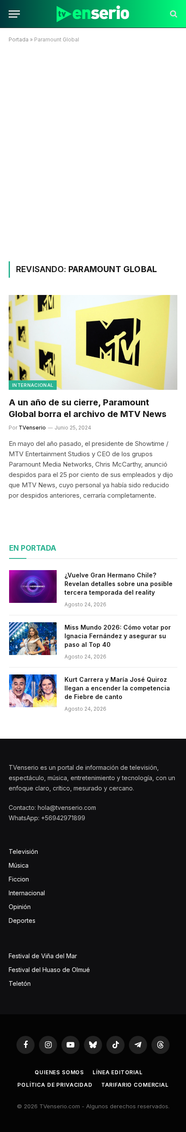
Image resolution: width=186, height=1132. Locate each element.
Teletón (20, 983)
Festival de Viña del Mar (43, 956)
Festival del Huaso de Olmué (49, 969)
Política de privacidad (54, 1085)
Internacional (32, 385)
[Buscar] (172, 14)
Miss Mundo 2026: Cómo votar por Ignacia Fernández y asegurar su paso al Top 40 (117, 636)
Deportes (22, 920)
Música (19, 865)
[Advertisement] (93, 150)
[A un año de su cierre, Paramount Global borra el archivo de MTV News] (93, 342)
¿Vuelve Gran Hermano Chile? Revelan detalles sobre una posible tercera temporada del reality (118, 583)
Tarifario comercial (135, 1085)
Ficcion (19, 879)
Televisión (23, 851)
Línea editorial (118, 1072)
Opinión (20, 906)
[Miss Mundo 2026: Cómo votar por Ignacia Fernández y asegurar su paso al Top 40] (33, 638)
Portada (19, 39)
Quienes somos (59, 1072)
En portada (32, 548)
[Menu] (14, 14)
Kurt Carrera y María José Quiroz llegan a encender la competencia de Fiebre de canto (117, 688)
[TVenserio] (93, 14)
